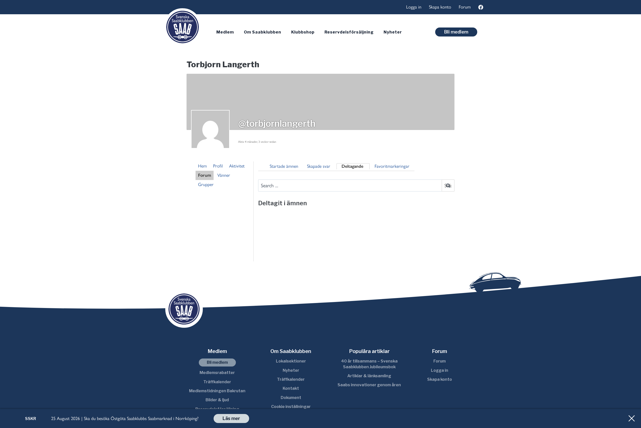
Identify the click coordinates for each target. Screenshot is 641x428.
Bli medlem (456, 31)
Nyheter (393, 32)
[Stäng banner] (631, 418)
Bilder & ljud (217, 400)
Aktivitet (237, 166)
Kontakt (291, 388)
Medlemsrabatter (217, 372)
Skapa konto (440, 7)
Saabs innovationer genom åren (369, 384)
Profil (218, 166)
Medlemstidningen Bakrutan (217, 390)
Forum (465, 7)
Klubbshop (302, 32)
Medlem (225, 32)
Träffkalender (217, 382)
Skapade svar (318, 166)
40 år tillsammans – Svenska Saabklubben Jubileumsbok (369, 364)
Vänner (223, 175)
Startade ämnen (284, 166)
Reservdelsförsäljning (349, 32)
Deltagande (352, 166)
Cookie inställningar (291, 406)
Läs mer (231, 418)
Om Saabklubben (262, 32)
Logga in (413, 7)
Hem (202, 166)
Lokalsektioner (291, 361)
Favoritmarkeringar (392, 166)
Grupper (206, 184)
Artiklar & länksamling (369, 376)
